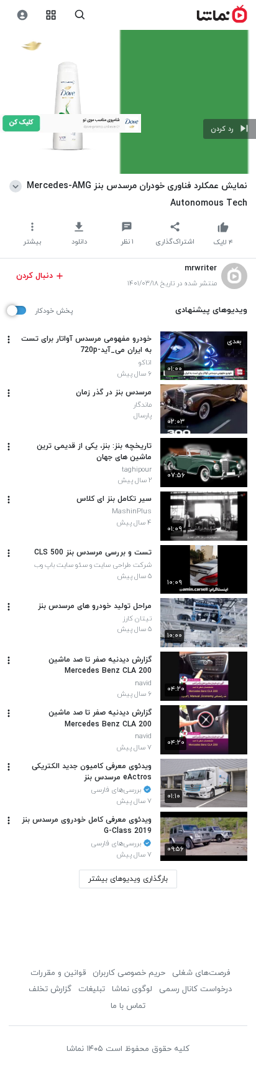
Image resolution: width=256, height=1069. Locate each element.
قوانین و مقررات (58, 973)
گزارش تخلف (50, 989)
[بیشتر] (8, 339)
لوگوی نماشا (132, 989)
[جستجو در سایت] (79, 15)
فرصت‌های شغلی (201, 973)
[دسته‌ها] (51, 15)
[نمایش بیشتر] (18, 186)
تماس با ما (128, 1006)
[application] (128, 102)
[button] (229, 129)
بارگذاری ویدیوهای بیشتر (128, 879)
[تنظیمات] (22, 15)
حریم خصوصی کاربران (129, 973)
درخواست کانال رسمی (195, 989)
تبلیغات (91, 989)
